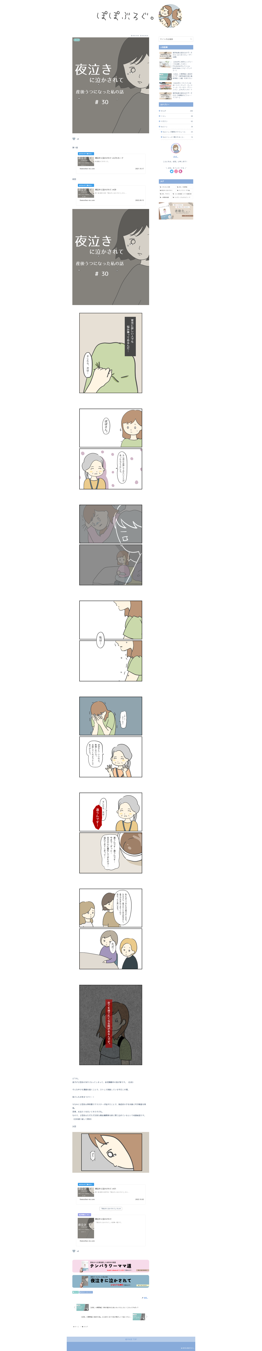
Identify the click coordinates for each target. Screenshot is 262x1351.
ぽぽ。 (176, 156)
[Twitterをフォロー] (171, 171)
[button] (191, 39)
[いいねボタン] (73, 138)
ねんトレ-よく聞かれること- (178, 137)
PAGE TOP (132, 1339)
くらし (177, 116)
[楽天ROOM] (180, 171)
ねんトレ (177, 126)
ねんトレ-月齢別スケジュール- (178, 132)
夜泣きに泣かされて (86, 1292)
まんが (76, 1292)
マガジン (177, 121)
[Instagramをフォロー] (176, 171)
